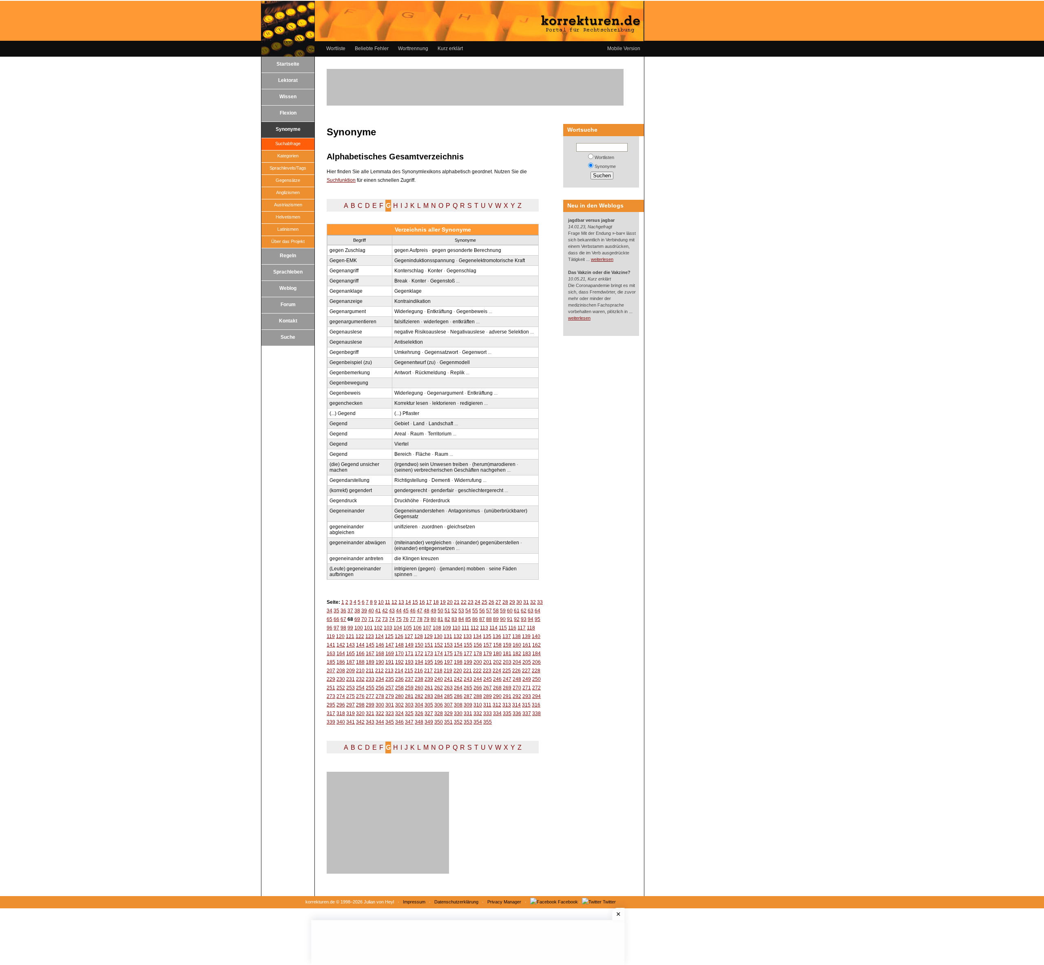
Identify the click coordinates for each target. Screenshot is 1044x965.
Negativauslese (467, 332)
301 (389, 705)
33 (540, 602)
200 (477, 662)
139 (526, 636)
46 (413, 611)
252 (340, 688)
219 (448, 671)
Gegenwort (474, 352)
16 (422, 602)
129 (428, 636)
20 (450, 602)
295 (331, 705)
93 (523, 619)
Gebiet (401, 423)
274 (340, 696)
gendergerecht (410, 490)
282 (419, 696)
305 (429, 705)
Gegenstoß (442, 281)
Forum (288, 304)
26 (491, 602)
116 (512, 628)
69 (357, 619)
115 (503, 628)
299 (370, 705)
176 (458, 653)
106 (417, 628)
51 (447, 611)
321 (370, 713)
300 (380, 705)
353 (468, 722)
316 (536, 705)
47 (419, 611)
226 (516, 671)
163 (331, 653)
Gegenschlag (461, 271)
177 (468, 653)
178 (477, 653)
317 (331, 713)
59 (503, 611)
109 (446, 628)
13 (401, 602)
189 (370, 662)
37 (350, 611)
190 (380, 662)
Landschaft (441, 423)
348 (419, 722)
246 (497, 679)
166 (360, 653)
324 (399, 713)
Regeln (288, 255)
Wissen (287, 96)
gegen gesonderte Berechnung (466, 250)
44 (399, 611)
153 (448, 645)
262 (438, 688)
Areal (400, 434)
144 (360, 645)
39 (364, 611)
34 (329, 611)
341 (350, 722)
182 (517, 653)
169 (389, 653)
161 (526, 645)
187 (350, 662)
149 (409, 645)
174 (438, 653)
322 (380, 713)
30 (519, 602)
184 (536, 653)
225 (506, 671)
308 (458, 705)
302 (399, 705)
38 (357, 611)
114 (493, 628)
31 (526, 602)
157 (487, 645)
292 (517, 696)
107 (427, 628)
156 (477, 645)
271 (526, 688)
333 (487, 713)
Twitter (609, 901)
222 (477, 671)
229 (331, 679)
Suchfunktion (341, 180)
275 (350, 696)
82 (447, 619)
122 (360, 636)
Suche (288, 337)
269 (507, 688)
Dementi (440, 480)
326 (419, 713)
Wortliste (335, 48)
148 (399, 645)
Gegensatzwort (441, 352)
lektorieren (444, 403)
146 (380, 645)
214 (399, 671)
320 (360, 713)
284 (438, 696)
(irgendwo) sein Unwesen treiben (431, 464)
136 (497, 636)
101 (368, 628)
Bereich (402, 454)
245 (487, 679)
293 (526, 696)
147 (389, 645)
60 (510, 611)
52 (454, 611)
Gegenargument (348, 311)
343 (370, 722)
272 (536, 688)
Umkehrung (407, 352)
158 (497, 645)
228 (536, 671)
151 (429, 645)
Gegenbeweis (471, 311)
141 (331, 645)
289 (487, 696)
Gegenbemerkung (350, 372)
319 (350, 713)
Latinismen (288, 229)
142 (340, 645)
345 (389, 722)
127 (409, 636)
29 (512, 602)
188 (360, 662)
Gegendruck (343, 500)
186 (340, 662)
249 (526, 679)
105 (407, 628)
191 (389, 662)
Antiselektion (408, 342)
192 (399, 662)
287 (468, 696)
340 (340, 722)
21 (457, 602)
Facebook (568, 901)
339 (331, 722)
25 (484, 602)
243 (468, 679)
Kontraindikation (412, 301)
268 (497, 688)
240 (438, 679)
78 (419, 619)
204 (517, 662)
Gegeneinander (347, 511)
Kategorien (288, 155)
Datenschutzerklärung (456, 901)
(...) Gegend (343, 413)
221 (467, 671)
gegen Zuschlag (347, 250)
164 (340, 653)
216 (418, 671)
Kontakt (288, 321)
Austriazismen (288, 204)
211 (370, 671)
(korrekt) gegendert (351, 490)
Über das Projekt (288, 241)
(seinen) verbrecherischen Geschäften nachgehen (450, 470)
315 (526, 705)
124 (379, 636)
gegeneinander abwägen (358, 542)
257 (389, 688)
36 (343, 611)
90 (503, 619)
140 (536, 636)
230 (340, 679)
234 (380, 679)
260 (419, 688)
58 (496, 611)
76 (406, 619)
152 (438, 645)
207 (331, 671)
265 (468, 688)
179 (487, 653)
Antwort (402, 372)
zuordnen (432, 527)
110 (456, 628)
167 (370, 653)
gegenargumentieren (353, 322)
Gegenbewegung (349, 383)
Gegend (338, 423)
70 (364, 619)
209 (350, 671)
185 (331, 662)
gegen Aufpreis (411, 250)
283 (429, 696)
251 (331, 688)
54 (468, 611)
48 (426, 611)
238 (419, 679)
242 (458, 679)
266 (477, 688)
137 (506, 636)
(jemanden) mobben (462, 569)
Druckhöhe (406, 500)
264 (458, 688)
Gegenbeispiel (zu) (351, 362)
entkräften (464, 322)
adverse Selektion (509, 332)
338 (536, 713)
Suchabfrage (288, 143)
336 (517, 713)
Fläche (423, 454)
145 (370, 645)
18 (436, 602)
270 (517, 688)
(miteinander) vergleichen (422, 542)
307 (448, 705)
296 (340, 705)
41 (378, 611)
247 (507, 679)
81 (440, 619)
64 (537, 611)
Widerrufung (468, 480)
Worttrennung (413, 48)
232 (360, 679)
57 (489, 611)
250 (536, 679)
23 (470, 602)
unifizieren (406, 527)
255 (370, 688)
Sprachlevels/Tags (288, 168)
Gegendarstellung (349, 480)
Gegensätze (288, 180)
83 (454, 619)
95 (537, 619)
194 (419, 662)
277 (370, 696)
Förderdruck (436, 500)
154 (458, 645)
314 (516, 705)
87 (482, 619)
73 (385, 619)
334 (497, 713)
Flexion (288, 113)
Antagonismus (464, 511)
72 (378, 619)
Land (419, 423)
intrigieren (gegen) (415, 569)
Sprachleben (288, 272)
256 (380, 688)
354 (477, 722)
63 (530, 611)
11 (387, 602)
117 (522, 628)
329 (448, 713)
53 (461, 611)
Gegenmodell (455, 362)
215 (409, 671)
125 (389, 636)
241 (448, 679)
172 (419, 653)
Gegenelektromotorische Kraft (492, 260)
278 (380, 696)
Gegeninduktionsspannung (424, 260)
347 (409, 722)
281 (409, 696)
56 (482, 611)
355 (487, 722)
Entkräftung (439, 311)
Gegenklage (408, 291)
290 (497, 696)
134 (477, 636)
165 (350, 653)
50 (440, 611)
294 (536, 696)
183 (526, 653)
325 (409, 713)
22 (464, 602)
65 (329, 619)
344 (380, 722)
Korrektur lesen (411, 403)
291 (507, 696)
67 (343, 619)
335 (507, 713)
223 (487, 671)
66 (336, 619)
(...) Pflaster (406, 413)
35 (336, 611)
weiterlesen (602, 259)
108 (437, 628)
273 (331, 696)
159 (507, 645)
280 (399, 696)
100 (358, 628)
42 (385, 611)
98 (343, 628)
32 (533, 602)
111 (465, 628)
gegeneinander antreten (356, 558)
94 (530, 619)
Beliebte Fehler (372, 48)
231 (350, 679)
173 (429, 653)
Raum (417, 434)
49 (433, 611)
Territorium (439, 434)
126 (399, 636)
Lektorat (288, 80)
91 (510, 619)
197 (448, 662)
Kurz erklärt (450, 48)
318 (340, 713)
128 (418, 636)
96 (329, 628)
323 (389, 713)
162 (536, 645)
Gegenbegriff (344, 352)
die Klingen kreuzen (416, 558)
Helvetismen (288, 216)
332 (477, 713)
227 (526, 671)
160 (517, 645)
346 (399, 722)
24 (477, 602)
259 (409, 688)
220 (457, 671)
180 (497, 653)
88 (489, 619)
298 (360, 705)
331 (468, 713)
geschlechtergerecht (480, 490)
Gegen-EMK (343, 260)
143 (350, 645)
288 (477, 696)
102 (378, 628)
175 (448, 653)
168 (380, 653)
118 (531, 628)
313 (506, 705)
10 (381, 602)
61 (517, 611)
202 (497, 662)
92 (517, 619)
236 (399, 679)
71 (371, 619)
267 (487, 688)
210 (360, 671)
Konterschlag (409, 271)
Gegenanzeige (346, 301)
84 (461, 619)
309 (468, 705)
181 (507, 653)
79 (426, 619)
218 (438, 671)
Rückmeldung (430, 372)
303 (409, 705)
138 (516, 636)
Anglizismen (288, 192)
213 (389, 671)
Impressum (414, 901)
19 (443, 602)
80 (433, 619)
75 (399, 619)
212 (379, 671)
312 (497, 705)
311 (487, 705)
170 (399, 653)
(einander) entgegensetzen (424, 548)
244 (477, 679)
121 (350, 636)
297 (350, 705)
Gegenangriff (344, 271)
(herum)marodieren (493, 464)
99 (350, 628)
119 (331, 636)
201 (487, 662)
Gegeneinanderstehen (419, 511)
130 (438, 636)
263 (448, 688)
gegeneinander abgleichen (347, 529)
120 (340, 636)
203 (507, 662)
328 (438, 713)
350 (438, 722)
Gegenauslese (346, 332)
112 (475, 628)
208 (340, 671)
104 (398, 628)
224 (497, 671)
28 (505, 602)
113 (484, 628)
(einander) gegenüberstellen (487, 542)
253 (350, 688)
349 (429, 722)
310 (477, 705)
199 (468, 662)
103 (388, 628)
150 (419, 645)
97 (336, 628)
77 (413, 619)
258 (399, 688)
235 (389, 679)
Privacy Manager (504, 901)
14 (408, 602)
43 (392, 611)
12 (394, 602)
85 (468, 619)
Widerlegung (408, 311)
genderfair (442, 490)
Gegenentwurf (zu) (415, 362)
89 (496, 619)
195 (429, 662)
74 (392, 619)
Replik (457, 372)
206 (536, 662)
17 (429, 602)
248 (517, 679)
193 (409, 662)
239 (429, 679)
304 (419, 705)
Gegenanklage (346, 291)
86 (475, 619)
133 (467, 636)
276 (360, 696)
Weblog (287, 288)
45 (406, 611)
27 (498, 602)
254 (360, 688)
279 (389, 696)
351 (448, 722)
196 (438, 662)
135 (487, 636)
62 (523, 611)
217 (428, 671)
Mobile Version (623, 48)
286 (458, 696)
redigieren (471, 403)
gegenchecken (346, 403)
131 (448, 636)
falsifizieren (407, 322)
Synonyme (288, 129)
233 (370, 679)
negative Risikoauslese (420, 332)
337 (526, 713)
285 (448, 696)
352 (458, 722)
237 (409, 679)
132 (457, 636)
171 (409, 653)
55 (475, 611)
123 (369, 636)
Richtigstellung (410, 480)
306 (438, 705)
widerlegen (436, 322)
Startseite (287, 64)
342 (360, 722)
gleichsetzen (461, 527)
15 (415, 602)
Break (400, 281)
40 (371, 611)
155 (468, 645)
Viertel (401, 444)
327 (429, 713)
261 (429, 688)
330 (458, 713)
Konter (435, 271)
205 (526, 662)
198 (458, 662)
